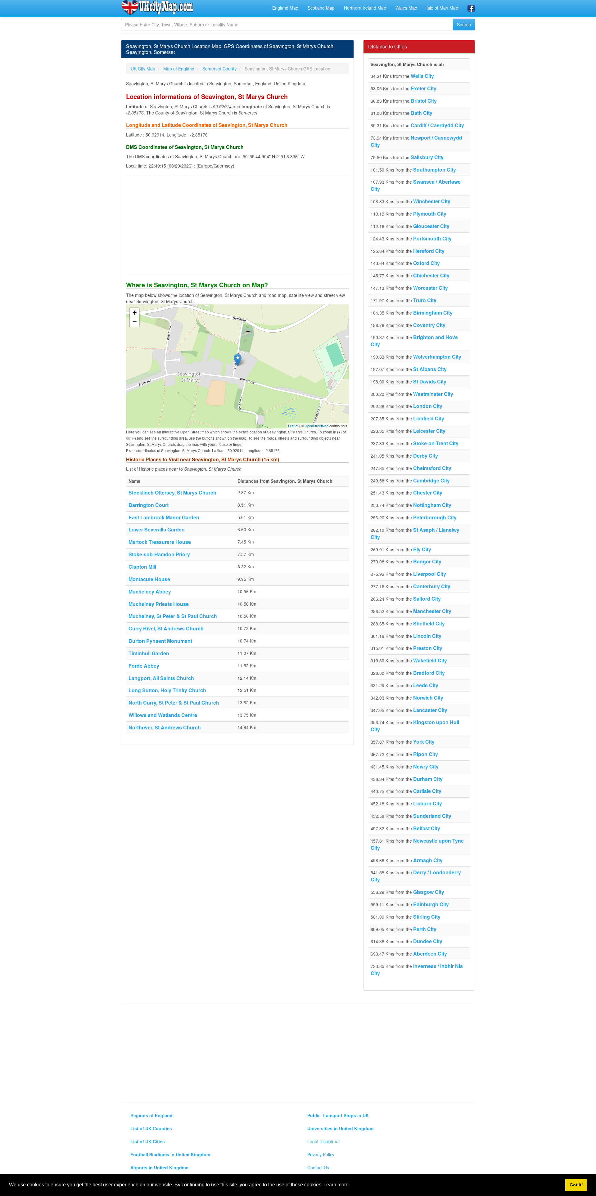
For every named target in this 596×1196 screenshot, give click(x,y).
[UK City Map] (157, 7)
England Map (285, 8)
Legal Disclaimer (323, 1141)
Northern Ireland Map (365, 8)
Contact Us (318, 1167)
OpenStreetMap (316, 425)
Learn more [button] (336, 1184)
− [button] (135, 322)
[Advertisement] (237, 224)
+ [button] (135, 312)
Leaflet (293, 425)
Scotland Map (321, 8)
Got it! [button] (576, 1184)
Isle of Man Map (442, 8)
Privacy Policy (320, 1154)
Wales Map (406, 8)
